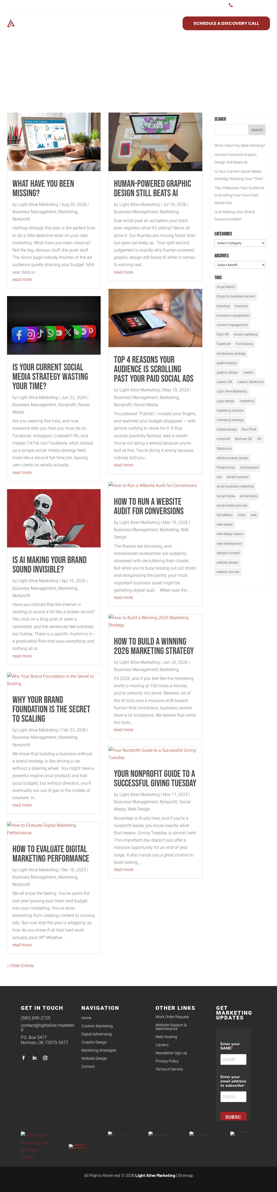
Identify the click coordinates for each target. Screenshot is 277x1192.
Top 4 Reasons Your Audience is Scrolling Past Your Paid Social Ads (153, 369)
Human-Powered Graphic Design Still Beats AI (152, 188)
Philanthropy (226, 467)
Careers (162, 1045)
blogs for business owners (236, 296)
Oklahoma (224, 449)
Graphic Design (94, 1042)
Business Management (34, 211)
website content (228, 553)
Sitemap (185, 1175)
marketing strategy (230, 420)
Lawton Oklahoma (250, 382)
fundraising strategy (231, 353)
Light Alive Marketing (38, 204)
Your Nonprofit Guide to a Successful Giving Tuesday (155, 778)
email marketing (246, 334)
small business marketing (235, 486)
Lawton (248, 372)
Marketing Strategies (98, 1050)
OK (259, 439)
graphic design (227, 372)
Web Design (139, 809)
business (241, 306)
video (242, 515)
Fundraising (244, 344)
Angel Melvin (226, 287)
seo (219, 477)
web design (225, 524)
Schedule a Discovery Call (226, 23)
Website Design (94, 1058)
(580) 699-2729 (35, 1018)
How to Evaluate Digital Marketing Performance (50, 854)
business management (233, 315)
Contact (88, 1067)
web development (229, 544)
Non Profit (249, 429)
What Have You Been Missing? (43, 188)
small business (238, 477)
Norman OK (243, 439)
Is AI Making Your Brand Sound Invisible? (49, 564)
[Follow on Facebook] (23, 1058)
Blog (138, 23)
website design (227, 562)
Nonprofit (21, 219)
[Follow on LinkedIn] (34, 1058)
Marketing (67, 211)
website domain (228, 572)
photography (249, 467)
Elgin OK (223, 334)
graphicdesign (227, 363)
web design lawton (230, 534)
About (118, 23)
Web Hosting (166, 1037)
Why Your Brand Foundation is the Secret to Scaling (51, 709)
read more (22, 279)
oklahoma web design (232, 458)
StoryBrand (225, 515)
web (254, 515)
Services (88, 23)
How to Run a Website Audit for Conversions (149, 506)
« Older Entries (20, 965)
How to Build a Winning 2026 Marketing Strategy (154, 646)
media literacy (227, 429)
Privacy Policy (167, 1061)
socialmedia (248, 496)
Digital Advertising (96, 1034)
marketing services (230, 410)
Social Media (146, 404)
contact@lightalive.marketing (47, 1027)
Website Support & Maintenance (171, 1027)
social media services (232, 505)
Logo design (226, 401)
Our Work (162, 23)
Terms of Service (169, 1069)
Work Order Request (172, 1017)
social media (226, 496)
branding (223, 306)
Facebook (224, 344)
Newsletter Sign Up (171, 1053)
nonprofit (223, 439)
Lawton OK (224, 382)
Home (86, 1018)
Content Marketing (97, 1026)
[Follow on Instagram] (45, 1058)
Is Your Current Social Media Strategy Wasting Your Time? (50, 377)
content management (232, 325)
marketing (247, 401)
